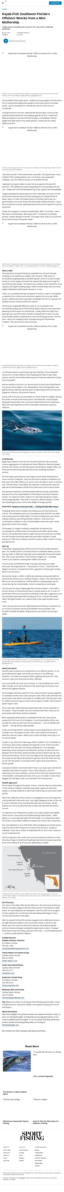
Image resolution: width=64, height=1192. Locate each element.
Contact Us (6, 1155)
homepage (23, 1031)
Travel (4, 9)
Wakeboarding (38, 1163)
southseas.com (8, 973)
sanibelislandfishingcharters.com (15, 948)
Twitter (21, 1155)
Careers (5, 1158)
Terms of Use (6, 1152)
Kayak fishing (31, 1031)
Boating (37, 1150)
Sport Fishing (38, 1160)
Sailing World (38, 1155)
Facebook (21, 1152)
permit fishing (41, 1031)
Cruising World (39, 1152)
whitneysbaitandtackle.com (13, 997)
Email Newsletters (23, 1150)
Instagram (21, 1158)
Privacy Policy (7, 1150)
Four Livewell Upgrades (43, 1076)
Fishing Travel (10, 1031)
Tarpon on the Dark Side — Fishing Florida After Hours (35, 506)
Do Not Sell (6, 1160)
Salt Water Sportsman (40, 1158)
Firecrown (22, 1178)
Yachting (37, 1165)
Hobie (17, 1031)
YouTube (21, 1160)
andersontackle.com (10, 985)
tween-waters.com (9, 961)
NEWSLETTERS (55, 3)
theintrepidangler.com (10, 1025)
